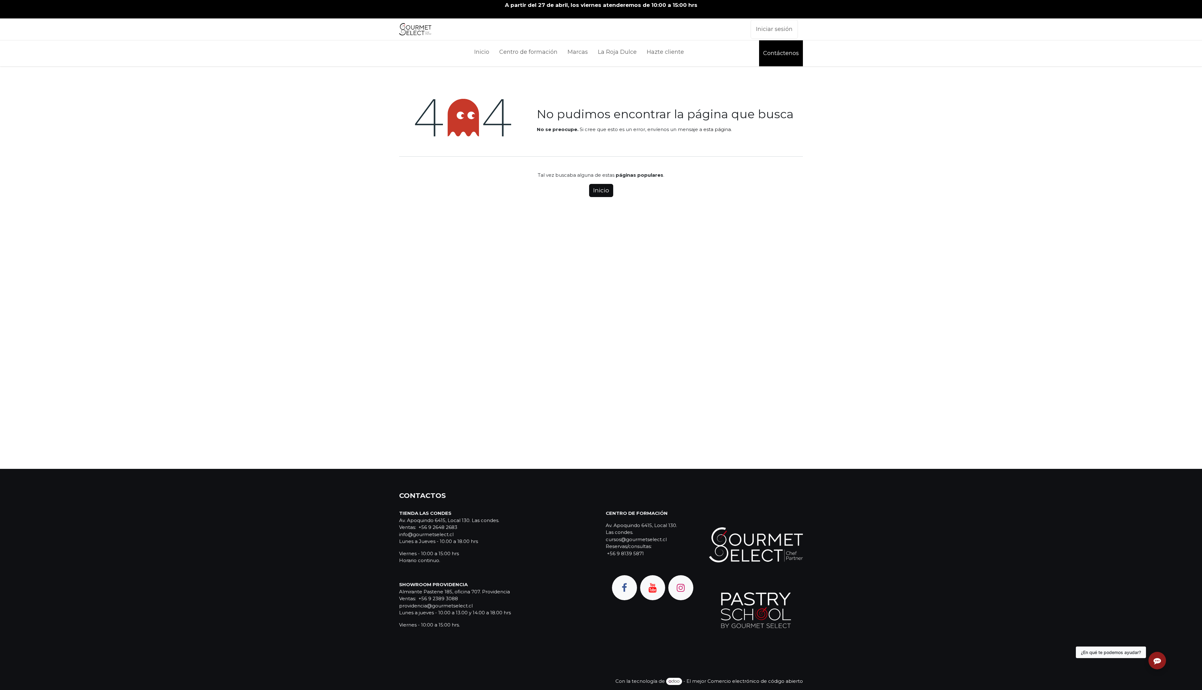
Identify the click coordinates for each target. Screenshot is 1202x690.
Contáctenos (781, 53)
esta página (717, 129)
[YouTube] (652, 587)
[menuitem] (481, 53)
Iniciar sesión (774, 29)
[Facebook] (624, 587)
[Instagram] (680, 587)
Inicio (601, 190)
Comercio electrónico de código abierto (755, 681)
